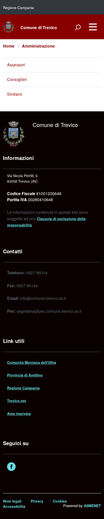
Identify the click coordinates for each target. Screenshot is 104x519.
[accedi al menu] (93, 27)
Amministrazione (38, 46)
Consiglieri (17, 79)
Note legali (12, 501)
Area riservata (19, 413)
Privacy (37, 501)
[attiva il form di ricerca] (78, 27)
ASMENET (92, 505)
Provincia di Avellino (25, 375)
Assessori (16, 65)
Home (9, 46)
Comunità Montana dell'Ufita (31, 362)
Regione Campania (23, 387)
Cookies (60, 501)
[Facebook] (11, 467)
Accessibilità (14, 506)
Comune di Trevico (38, 28)
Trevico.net (16, 400)
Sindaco (14, 94)
